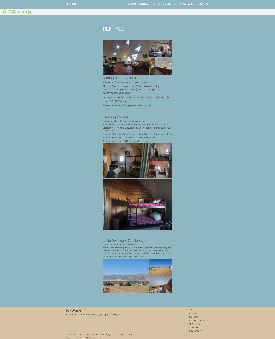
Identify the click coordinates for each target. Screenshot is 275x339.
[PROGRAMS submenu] (194, 4)
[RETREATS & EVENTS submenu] (176, 4)
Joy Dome (71, 3)
